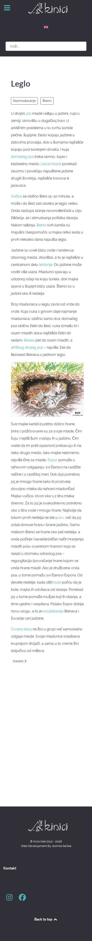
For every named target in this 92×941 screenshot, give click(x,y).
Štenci (47, 101)
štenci (41, 225)
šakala (29, 340)
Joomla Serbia (61, 846)
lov (61, 517)
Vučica (16, 196)
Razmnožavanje (24, 101)
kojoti (56, 164)
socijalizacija (53, 611)
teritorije (45, 265)
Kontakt (9, 868)
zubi (57, 582)
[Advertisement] (46, 743)
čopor (52, 460)
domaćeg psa (22, 157)
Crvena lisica (21, 629)
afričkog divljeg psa (27, 347)
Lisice (45, 164)
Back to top (43, 919)
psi (28, 113)
